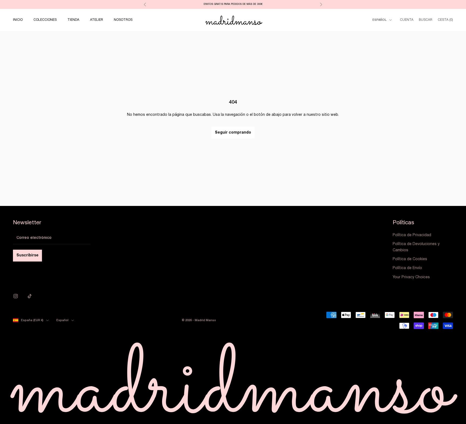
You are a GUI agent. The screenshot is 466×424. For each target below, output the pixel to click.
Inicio (18, 19)
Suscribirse (27, 255)
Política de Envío (407, 268)
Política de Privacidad (412, 235)
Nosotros (123, 19)
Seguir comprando (233, 132)
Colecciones (45, 19)
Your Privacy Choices (411, 277)
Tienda (73, 19)
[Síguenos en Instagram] (15, 296)
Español (379, 20)
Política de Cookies (410, 259)
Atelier (96, 19)
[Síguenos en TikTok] (29, 296)
